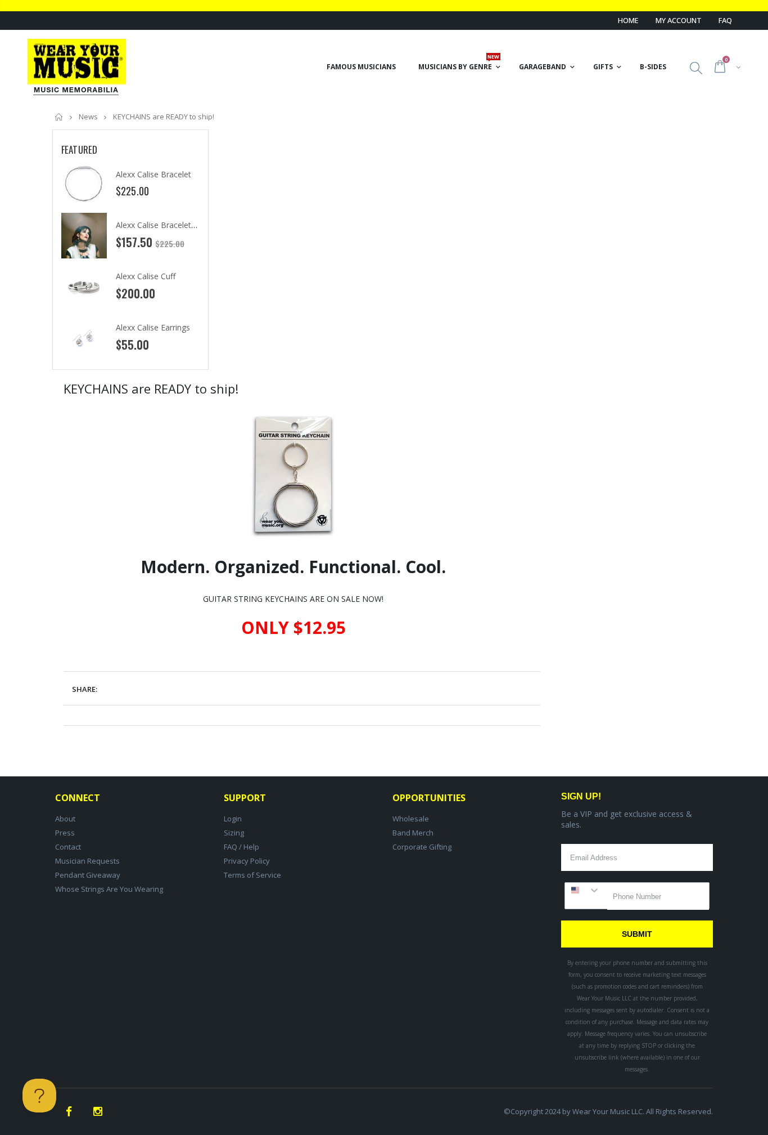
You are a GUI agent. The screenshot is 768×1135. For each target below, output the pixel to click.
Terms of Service (252, 875)
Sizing (234, 833)
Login (233, 819)
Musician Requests (87, 861)
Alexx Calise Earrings (153, 327)
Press (65, 833)
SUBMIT (637, 934)
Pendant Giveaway (87, 875)
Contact (68, 847)
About (65, 819)
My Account (679, 20)
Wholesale (410, 819)
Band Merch (412, 833)
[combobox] (586, 890)
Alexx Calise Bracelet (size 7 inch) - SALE (189, 225)
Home (628, 20)
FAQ (725, 20)
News (88, 116)
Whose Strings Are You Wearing (109, 889)
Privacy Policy (247, 861)
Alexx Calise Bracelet (153, 174)
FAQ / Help (241, 847)
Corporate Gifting (421, 847)
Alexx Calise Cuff (145, 276)
